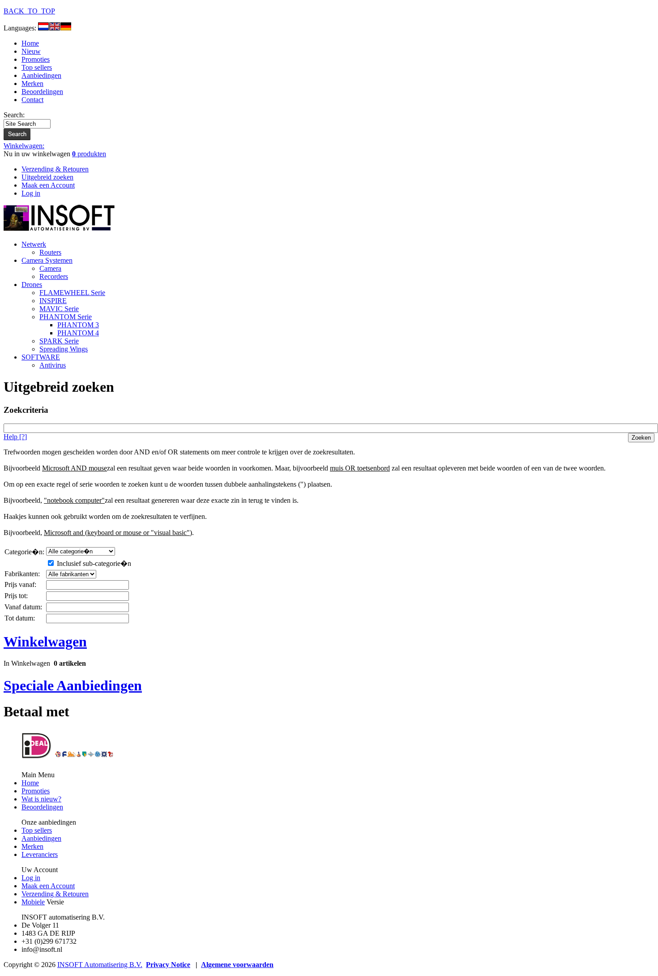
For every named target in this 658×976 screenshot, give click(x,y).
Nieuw (31, 51)
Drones (31, 284)
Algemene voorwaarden (237, 964)
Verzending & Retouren (55, 894)
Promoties (35, 59)
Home (30, 43)
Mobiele (33, 902)
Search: (14, 115)
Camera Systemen (47, 260)
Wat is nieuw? (41, 799)
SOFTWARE (40, 357)
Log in (30, 878)
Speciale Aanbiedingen (73, 685)
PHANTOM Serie (65, 317)
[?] (15, 437)
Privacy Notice (168, 964)
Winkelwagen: (24, 146)
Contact (32, 99)
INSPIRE (53, 300)
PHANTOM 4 (78, 333)
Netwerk (33, 244)
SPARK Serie (59, 341)
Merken (32, 83)
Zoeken (641, 437)
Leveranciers (39, 854)
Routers (50, 252)
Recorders (53, 276)
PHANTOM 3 (78, 325)
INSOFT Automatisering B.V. (99, 964)
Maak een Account (48, 886)
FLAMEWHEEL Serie (72, 292)
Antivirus (52, 365)
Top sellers (36, 67)
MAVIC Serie (59, 308)
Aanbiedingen (41, 75)
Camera (50, 268)
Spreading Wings (63, 349)
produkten (89, 154)
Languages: (21, 28)
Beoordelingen (42, 91)
